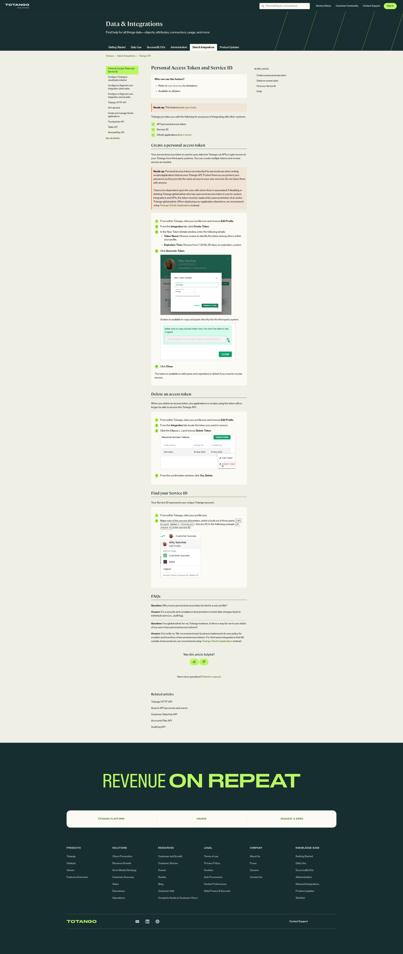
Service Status (323, 6)
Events (162, 870)
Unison (70, 870)
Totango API (145, 56)
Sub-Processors (213, 877)
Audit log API (158, 727)
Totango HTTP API (161, 702)
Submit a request (211, 677)
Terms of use (211, 856)
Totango (110, 56)
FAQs (259, 92)
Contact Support (371, 6)
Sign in (390, 6)
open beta (190, 107)
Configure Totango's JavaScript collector (117, 78)
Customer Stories (168, 863)
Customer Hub (166, 891)
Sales (115, 884)
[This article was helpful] (194, 662)
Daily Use (136, 47)
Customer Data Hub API (164, 714)
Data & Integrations (203, 47)
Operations (118, 898)
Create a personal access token (271, 75)
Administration (179, 47)
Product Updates (229, 47)
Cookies (208, 870)
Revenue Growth (121, 863)
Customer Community (347, 6)
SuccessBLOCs (156, 47)
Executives (118, 891)
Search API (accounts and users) (169, 708)
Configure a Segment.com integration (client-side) (120, 87)
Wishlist (300, 898)
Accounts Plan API (161, 720)
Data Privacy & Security (217, 891)
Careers (254, 870)
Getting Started (116, 47)
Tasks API (112, 127)
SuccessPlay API (116, 132)
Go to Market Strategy (124, 870)
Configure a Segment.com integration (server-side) (120, 95)
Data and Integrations (307, 884)
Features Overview (77, 877)
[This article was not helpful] (203, 662)
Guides (162, 877)
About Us (255, 856)
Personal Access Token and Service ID (121, 70)
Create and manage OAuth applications (120, 115)
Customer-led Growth (170, 856)
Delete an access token (267, 81)
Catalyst (71, 863)
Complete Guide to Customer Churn (178, 898)
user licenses (175, 86)
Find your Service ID (266, 86)
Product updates (305, 891)
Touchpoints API (116, 122)
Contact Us (256, 877)
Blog (160, 884)
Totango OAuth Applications (175, 205)
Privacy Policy (212, 863)
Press (253, 863)
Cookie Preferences (215, 884)
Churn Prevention (122, 856)
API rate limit (114, 108)
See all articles (113, 138)
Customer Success (123, 877)
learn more (184, 135)
